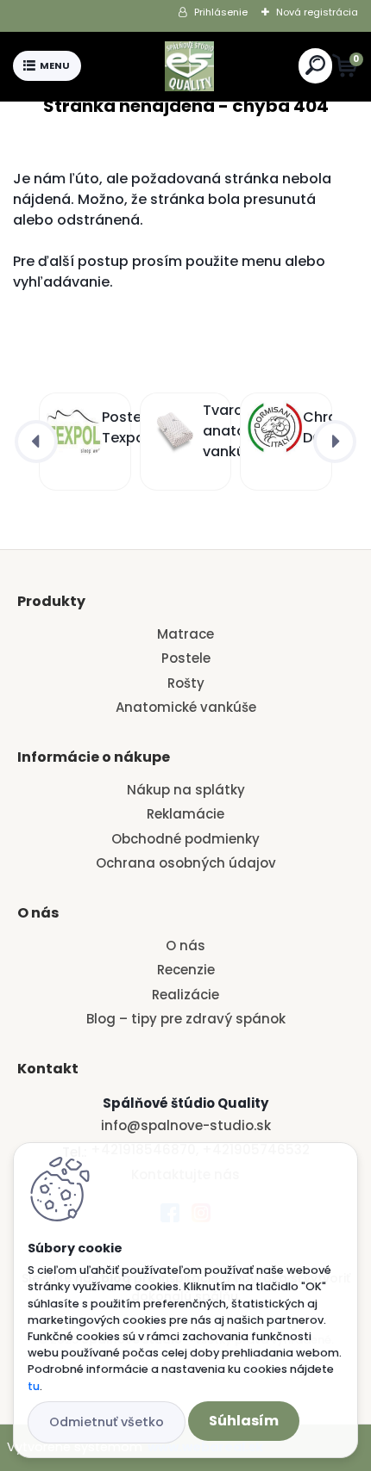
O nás (185, 945)
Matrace (185, 634)
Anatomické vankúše (186, 707)
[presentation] (36, 441)
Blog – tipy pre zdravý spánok (186, 1019)
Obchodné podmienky (185, 839)
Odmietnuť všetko (106, 1422)
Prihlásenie (221, 12)
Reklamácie (185, 814)
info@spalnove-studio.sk (186, 1125)
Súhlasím (244, 1421)
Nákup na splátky (186, 790)
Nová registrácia (317, 12)
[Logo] (190, 66)
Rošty (185, 683)
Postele (186, 658)
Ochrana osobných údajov (186, 863)
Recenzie (186, 970)
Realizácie (185, 995)
